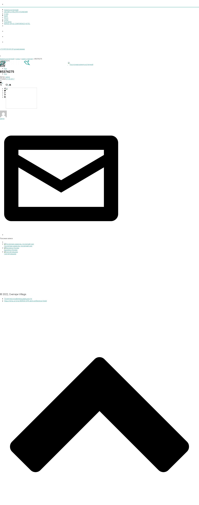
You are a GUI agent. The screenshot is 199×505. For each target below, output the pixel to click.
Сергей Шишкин (10, 254)
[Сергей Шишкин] (11, 252)
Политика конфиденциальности (18, 299)
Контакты (10, 37)
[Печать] (10, 85)
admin (7, 77)
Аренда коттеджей (14, 4)
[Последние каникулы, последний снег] (19, 244)
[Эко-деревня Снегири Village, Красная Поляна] (46, 65)
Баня (6, 16)
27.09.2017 (10, 79)
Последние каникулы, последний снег (18, 246)
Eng (5, 74)
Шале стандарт (27, 59)
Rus (5, 69)
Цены (8, 31)
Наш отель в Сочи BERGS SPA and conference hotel (25, 301)
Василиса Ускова (10, 250)
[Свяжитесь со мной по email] (61, 235)
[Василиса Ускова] (11, 248)
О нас (8, 15)
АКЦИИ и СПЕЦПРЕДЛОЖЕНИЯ (19, 10)
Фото (7, 26)
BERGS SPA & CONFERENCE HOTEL (17, 24)
